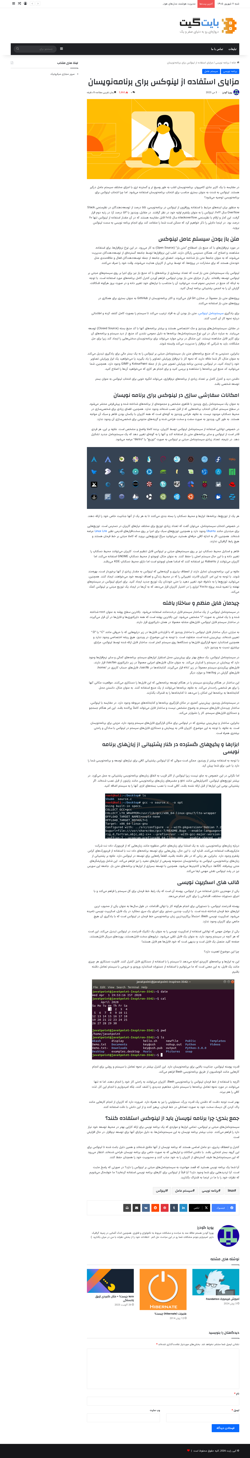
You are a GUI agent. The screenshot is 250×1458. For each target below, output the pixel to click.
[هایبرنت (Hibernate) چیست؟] (163, 1289)
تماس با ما (217, 49)
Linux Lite (101, 531)
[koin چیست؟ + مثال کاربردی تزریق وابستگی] (110, 1281)
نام (236, 1394)
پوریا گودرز (227, 92)
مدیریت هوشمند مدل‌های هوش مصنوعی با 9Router (168, 4)
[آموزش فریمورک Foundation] (215, 1282)
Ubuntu (210, 531)
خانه (234, 63)
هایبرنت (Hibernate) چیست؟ (170, 1313)
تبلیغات (233, 49)
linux (231, 1190)
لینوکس (161, 1190)
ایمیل (235, 1410)
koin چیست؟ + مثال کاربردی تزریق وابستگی (114, 1298)
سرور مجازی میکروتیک (62, 74)
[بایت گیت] (208, 25)
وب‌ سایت (155, 1410)
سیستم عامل (211, 71)
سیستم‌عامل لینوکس (210, 313)
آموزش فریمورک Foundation (222, 1299)
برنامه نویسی (222, 63)
